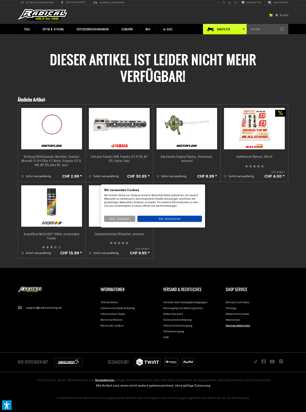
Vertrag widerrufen (238, 325)
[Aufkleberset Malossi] (254, 128)
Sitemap (231, 308)
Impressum (233, 319)
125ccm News (109, 302)
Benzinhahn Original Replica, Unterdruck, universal (187, 159)
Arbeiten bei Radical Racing (118, 308)
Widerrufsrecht (173, 313)
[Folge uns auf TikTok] (256, 362)
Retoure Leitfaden (237, 302)
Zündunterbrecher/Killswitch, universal (119, 234)
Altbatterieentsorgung (177, 325)
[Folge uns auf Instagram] (281, 362)
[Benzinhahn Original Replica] (187, 128)
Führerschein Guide (113, 313)
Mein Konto (281, 2)
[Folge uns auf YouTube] (272, 362)
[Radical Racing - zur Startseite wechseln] (42, 15)
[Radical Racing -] (58, 289)
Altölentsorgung (173, 331)
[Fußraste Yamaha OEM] (119, 128)
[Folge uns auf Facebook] (264, 362)
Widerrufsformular (237, 313)
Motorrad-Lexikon (112, 325)
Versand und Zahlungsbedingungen (185, 302)
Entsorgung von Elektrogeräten (183, 308)
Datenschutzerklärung (177, 319)
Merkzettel (254, 2)
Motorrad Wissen (111, 319)
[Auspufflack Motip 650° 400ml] (51, 206)
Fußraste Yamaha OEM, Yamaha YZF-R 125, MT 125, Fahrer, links (119, 159)
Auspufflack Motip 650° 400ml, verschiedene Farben (52, 236)
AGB (166, 337)
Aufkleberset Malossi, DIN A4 (254, 157)
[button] (7, 405)
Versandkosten (104, 380)
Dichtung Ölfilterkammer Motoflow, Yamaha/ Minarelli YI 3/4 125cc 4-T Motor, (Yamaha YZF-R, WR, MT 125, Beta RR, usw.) (51, 161)
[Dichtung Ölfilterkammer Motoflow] (51, 128)
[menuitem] (37, 2)
